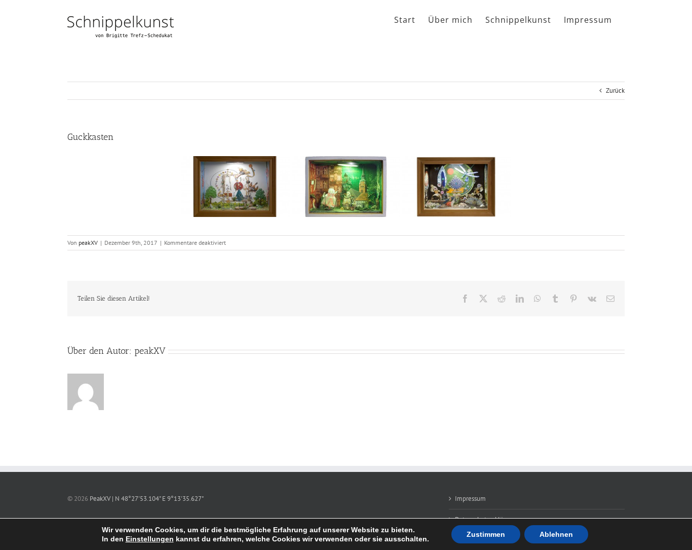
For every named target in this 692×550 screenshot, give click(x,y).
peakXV (88, 242)
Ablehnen (556, 534)
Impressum (470, 498)
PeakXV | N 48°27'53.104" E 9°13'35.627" (147, 498)
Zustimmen (486, 534)
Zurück (615, 90)
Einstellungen (150, 539)
